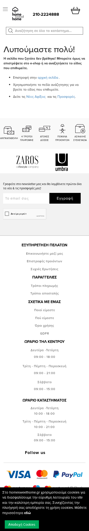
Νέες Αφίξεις (36, 96)
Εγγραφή (65, 198)
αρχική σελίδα (48, 77)
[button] (10, 30)
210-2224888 (46, 14)
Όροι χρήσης (44, 325)
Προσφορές (66, 96)
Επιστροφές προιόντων (44, 261)
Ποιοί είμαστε (44, 310)
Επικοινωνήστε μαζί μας (44, 253)
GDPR (44, 333)
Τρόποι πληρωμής (44, 286)
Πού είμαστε (44, 318)
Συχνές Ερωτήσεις (44, 269)
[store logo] (17, 14)
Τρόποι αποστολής (44, 293)
